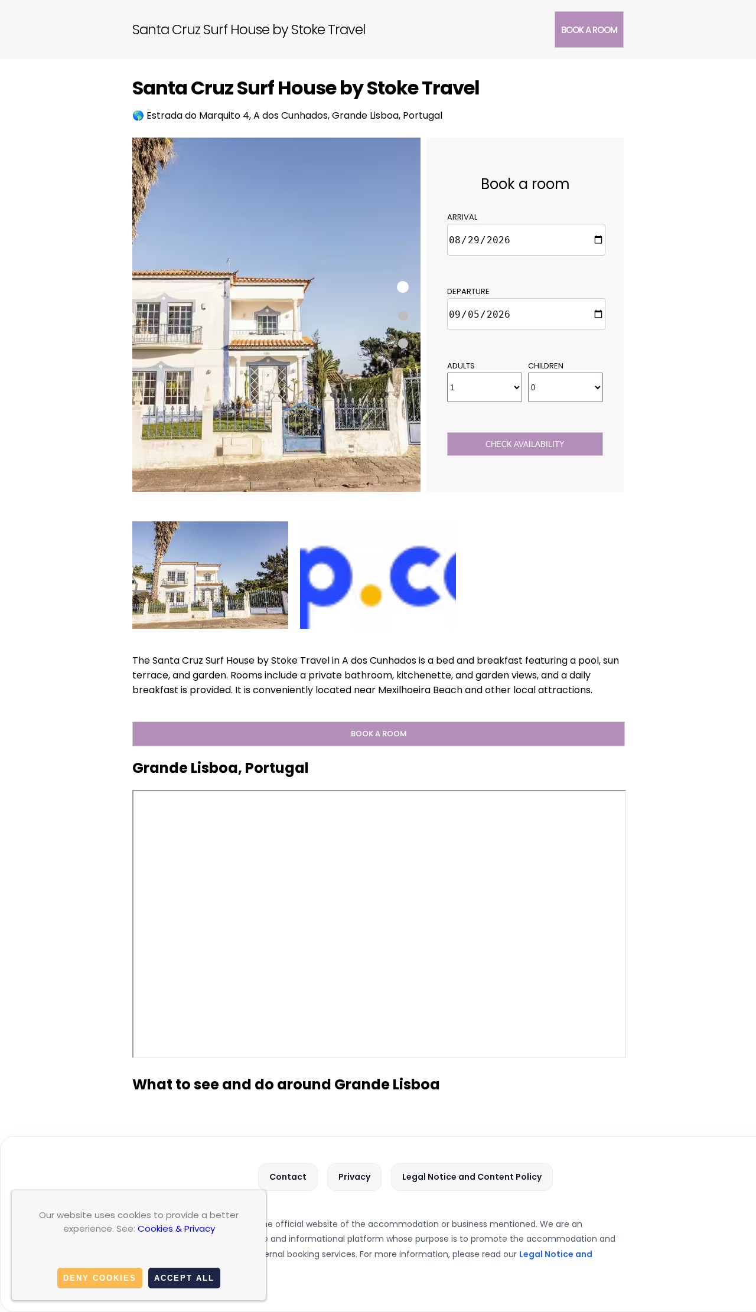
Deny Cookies (99, 1278)
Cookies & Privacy (176, 1228)
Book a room (589, 30)
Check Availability (525, 444)
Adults (461, 365)
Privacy (354, 1177)
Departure (468, 291)
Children (545, 365)
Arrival (462, 217)
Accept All (184, 1278)
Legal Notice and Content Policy (472, 1177)
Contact (288, 1177)
